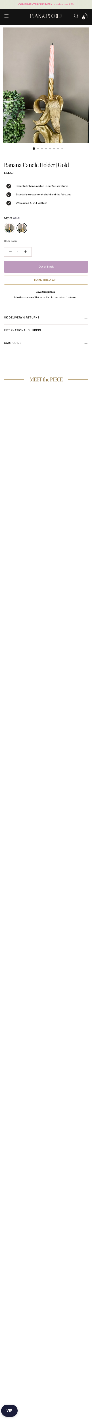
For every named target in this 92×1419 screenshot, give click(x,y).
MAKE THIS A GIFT (46, 280)
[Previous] (7, 4)
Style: (12, 218)
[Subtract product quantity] (10, 251)
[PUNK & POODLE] (46, 15)
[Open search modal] (76, 15)
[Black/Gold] (9, 228)
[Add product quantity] (25, 251)
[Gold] (22, 228)
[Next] (85, 4)
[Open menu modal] (6, 15)
